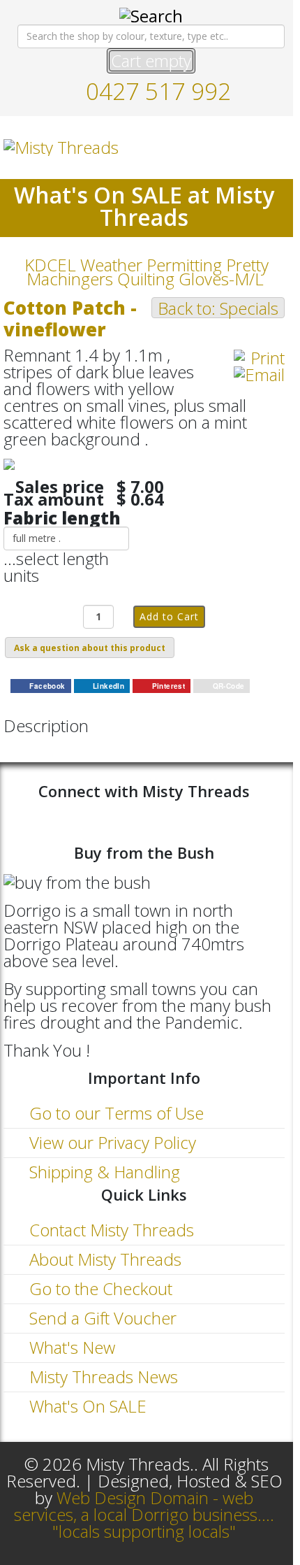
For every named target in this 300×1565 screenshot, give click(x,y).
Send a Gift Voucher (101, 1317)
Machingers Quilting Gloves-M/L (145, 279)
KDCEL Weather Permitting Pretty (146, 265)
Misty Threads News (101, 1376)
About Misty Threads (103, 1259)
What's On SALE (86, 1405)
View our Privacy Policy (110, 1142)
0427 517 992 (158, 91)
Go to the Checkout (98, 1288)
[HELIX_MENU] (279, 146)
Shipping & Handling (102, 1171)
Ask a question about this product (89, 648)
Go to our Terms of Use (114, 1112)
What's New (70, 1347)
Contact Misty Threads (109, 1229)
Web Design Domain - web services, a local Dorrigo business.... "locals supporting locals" (144, 1514)
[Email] (259, 374)
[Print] (259, 358)
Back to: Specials (218, 307)
